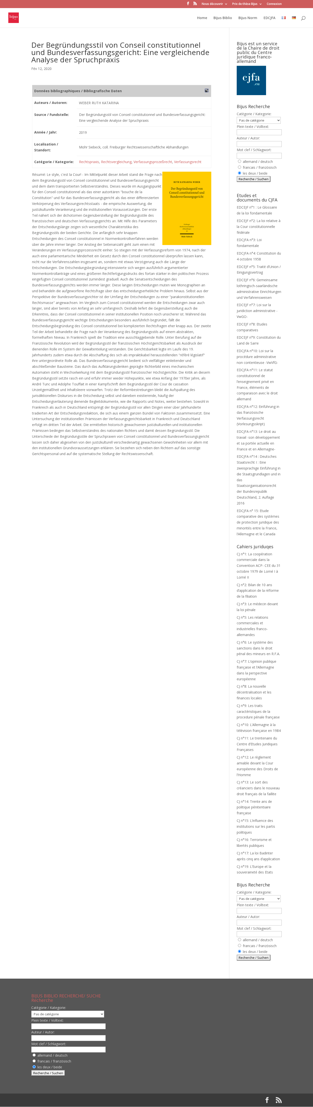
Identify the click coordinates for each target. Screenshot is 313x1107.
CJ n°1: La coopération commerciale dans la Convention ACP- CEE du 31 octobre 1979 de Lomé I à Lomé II (258, 566)
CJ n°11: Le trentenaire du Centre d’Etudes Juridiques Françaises (257, 744)
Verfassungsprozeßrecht (153, 161)
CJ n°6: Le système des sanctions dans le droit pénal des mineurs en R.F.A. (258, 648)
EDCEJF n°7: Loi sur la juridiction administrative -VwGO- (257, 310)
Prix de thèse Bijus (244, 4)
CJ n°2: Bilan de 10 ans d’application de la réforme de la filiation (258, 590)
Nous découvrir (212, 4)
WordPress (111, 1100)
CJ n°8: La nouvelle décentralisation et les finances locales (254, 692)
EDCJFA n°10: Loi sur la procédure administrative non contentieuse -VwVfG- (257, 356)
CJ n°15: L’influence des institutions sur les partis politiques (256, 826)
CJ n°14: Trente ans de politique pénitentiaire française (254, 807)
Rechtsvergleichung (116, 161)
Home (202, 18)
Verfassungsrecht (187, 161)
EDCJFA (269, 18)
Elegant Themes (62, 1100)
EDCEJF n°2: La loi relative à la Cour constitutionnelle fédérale (258, 226)
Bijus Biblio (222, 18)
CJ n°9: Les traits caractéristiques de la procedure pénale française (258, 711)
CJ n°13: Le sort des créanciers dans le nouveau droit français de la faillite (258, 788)
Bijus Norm (247, 18)
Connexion (274, 4)
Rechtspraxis (89, 161)
